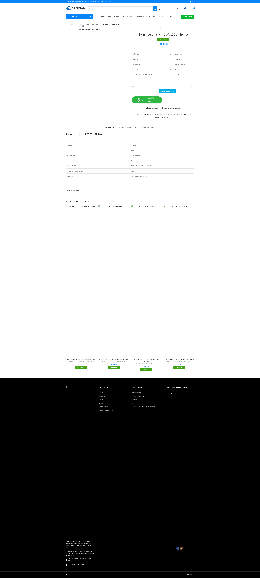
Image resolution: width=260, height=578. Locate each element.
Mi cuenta (102, 396)
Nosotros (135, 399)
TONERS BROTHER (177, 362)
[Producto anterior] (188, 24)
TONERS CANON (79, 362)
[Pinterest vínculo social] (165, 117)
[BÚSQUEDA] (155, 8)
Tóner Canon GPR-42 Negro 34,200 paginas (81, 359)
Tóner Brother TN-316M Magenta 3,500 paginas (179, 359)
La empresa (154, 16)
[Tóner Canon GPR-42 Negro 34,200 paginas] (81, 281)
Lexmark (190, 114)
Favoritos (101, 403)
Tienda (73, 24)
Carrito (101, 399)
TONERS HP (111, 362)
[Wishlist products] (189, 9)
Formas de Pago (137, 392)
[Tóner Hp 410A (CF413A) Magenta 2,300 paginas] (146, 281)
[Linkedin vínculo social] (167, 117)
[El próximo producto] (193, 24)
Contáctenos (169, 16)
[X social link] (162, 117)
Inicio (67, 24)
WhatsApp (188, 16)
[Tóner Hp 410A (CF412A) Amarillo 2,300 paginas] (113, 281)
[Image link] (80, 462)
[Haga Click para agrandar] (83, 26)
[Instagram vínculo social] (193, 1)
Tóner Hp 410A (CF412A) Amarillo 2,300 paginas (113, 359)
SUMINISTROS (114, 16)
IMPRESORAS (129, 16)
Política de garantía (138, 396)
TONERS (166, 114)
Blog (133, 403)
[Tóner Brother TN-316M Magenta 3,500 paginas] (179, 281)
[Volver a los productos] (191, 24)
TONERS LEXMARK (92, 24)
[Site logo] (76, 8)
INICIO (104, 16)
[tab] (109, 126)
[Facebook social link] (190, 1)
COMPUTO (141, 16)
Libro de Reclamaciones (106, 410)
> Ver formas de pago (72, 190)
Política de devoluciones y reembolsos (144, 406)
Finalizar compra (103, 406)
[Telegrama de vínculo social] (170, 117)
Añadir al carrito (167, 91)
